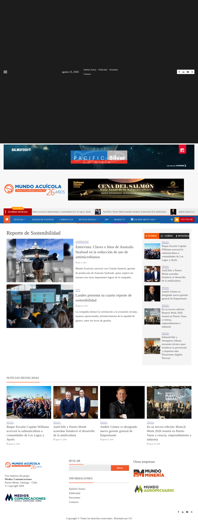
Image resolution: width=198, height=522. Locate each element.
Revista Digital (87, 220)
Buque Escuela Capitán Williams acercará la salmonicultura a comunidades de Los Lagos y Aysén (174, 253)
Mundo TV (119, 220)
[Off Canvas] (5, 72)
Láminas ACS (66, 220)
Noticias (18, 220)
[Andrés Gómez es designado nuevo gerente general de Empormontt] (152, 293)
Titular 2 (165, 266)
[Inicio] (7, 219)
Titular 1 (165, 242)
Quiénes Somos (90, 70)
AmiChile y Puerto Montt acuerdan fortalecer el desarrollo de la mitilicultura (115, 212)
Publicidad (102, 70)
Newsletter (113, 70)
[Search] (172, 219)
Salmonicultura (82, 241)
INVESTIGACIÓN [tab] (183, 236)
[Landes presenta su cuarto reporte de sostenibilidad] (40, 306)
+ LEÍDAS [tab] (168, 236)
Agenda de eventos (43, 220)
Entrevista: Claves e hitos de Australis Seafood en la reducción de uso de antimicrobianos (104, 252)
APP (106, 220)
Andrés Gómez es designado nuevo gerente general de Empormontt (175, 295)
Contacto (87, 74)
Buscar (74, 460)
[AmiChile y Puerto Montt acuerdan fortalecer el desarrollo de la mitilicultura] (152, 274)
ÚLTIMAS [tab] (152, 236)
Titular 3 (165, 305)
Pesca (78, 290)
